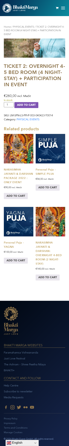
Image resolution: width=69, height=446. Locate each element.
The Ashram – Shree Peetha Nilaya (25, 364)
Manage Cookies (13, 432)
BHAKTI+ (9, 370)
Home (7, 26)
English (16, 442)
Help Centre (11, 385)
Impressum (10, 423)
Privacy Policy (10, 418)
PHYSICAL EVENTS (23, 26)
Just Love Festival (14, 358)
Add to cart (26, 105)
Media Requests (14, 397)
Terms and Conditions (15, 427)
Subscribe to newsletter (18, 391)
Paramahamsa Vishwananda (21, 352)
